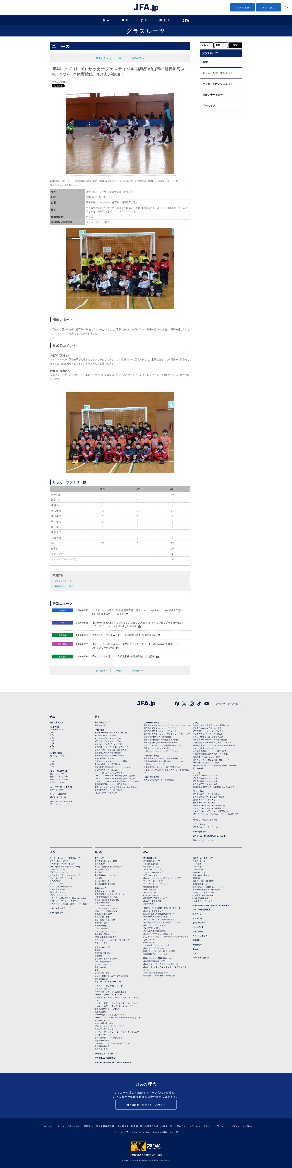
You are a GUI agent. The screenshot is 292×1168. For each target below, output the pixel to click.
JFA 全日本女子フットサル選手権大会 (209, 796)
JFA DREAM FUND (200, 898)
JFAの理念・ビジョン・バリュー (146, 1104)
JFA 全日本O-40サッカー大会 (205, 775)
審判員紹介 (99, 872)
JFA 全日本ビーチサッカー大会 (206, 827)
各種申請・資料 (101, 922)
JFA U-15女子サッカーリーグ (205, 748)
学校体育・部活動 (57, 889)
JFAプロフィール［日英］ (203, 900)
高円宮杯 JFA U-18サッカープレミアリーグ (162, 728)
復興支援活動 (148, 942)
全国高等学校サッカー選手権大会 (158, 736)
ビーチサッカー (56, 789)
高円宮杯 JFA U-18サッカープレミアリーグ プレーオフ (167, 733)
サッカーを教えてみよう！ (218, 84)
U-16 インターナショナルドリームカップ (161, 751)
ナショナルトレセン (151, 866)
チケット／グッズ (199, 936)
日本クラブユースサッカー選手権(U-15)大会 (162, 766)
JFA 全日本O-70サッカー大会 (205, 783)
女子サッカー (198, 914)
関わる (166, 20)
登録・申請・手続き (200, 875)
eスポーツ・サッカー (59, 796)
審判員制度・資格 (102, 869)
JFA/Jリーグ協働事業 (152, 900)
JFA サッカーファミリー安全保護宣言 (110, 991)
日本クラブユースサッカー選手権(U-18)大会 (162, 745)
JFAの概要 (196, 863)
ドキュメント (198, 927)
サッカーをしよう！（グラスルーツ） (66, 858)
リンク (195, 953)
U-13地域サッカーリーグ (154, 764)
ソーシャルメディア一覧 (227, 703)
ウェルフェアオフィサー (105, 1029)
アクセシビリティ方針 (69, 1126)
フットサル (197, 918)
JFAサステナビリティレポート (156, 948)
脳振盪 (97, 950)
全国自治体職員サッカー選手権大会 (109, 755)
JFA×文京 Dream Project (202, 895)
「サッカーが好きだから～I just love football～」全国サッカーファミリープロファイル (70, 899)
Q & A (195, 949)
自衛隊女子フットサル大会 (204, 799)
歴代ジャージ (55, 804)
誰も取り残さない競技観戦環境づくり (159, 913)
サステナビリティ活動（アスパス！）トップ (161, 908)
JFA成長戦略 (197, 869)
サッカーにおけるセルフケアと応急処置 (111, 975)
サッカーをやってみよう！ (218, 73)
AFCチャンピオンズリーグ (106, 735)
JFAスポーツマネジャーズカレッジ (158, 933)
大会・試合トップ (102, 722)
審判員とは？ (100, 863)
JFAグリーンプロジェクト (154, 910)
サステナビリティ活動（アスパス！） (208, 886)
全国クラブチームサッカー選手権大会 (110, 749)
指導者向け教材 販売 (103, 914)
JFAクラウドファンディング (106, 1053)
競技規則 (98, 878)
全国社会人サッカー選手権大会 (108, 752)
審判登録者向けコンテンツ (106, 875)
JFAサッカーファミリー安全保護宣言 (158, 919)
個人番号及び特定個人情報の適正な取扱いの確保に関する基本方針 (151, 1126)
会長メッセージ (198, 860)
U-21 (52, 735)
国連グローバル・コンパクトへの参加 (159, 951)
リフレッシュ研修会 (103, 905)
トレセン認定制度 (150, 863)
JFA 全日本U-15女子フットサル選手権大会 (211, 811)
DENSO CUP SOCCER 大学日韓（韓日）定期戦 (115, 775)
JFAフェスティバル (64, 580)
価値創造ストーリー (200, 883)
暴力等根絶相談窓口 (103, 1046)
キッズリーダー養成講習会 (61, 886)
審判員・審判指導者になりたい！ (109, 866)
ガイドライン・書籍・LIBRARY (108, 981)
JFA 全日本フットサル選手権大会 (207, 794)
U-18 (52, 740)
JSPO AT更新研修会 (103, 961)
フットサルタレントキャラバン (156, 883)
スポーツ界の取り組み (104, 1023)
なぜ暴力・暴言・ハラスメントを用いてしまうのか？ (117, 1003)
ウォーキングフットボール (61, 877)
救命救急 (98, 955)
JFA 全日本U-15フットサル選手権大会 (209, 808)
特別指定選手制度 (150, 886)
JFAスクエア (55, 880)
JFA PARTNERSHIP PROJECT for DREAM (113, 1062)
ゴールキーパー (101, 928)
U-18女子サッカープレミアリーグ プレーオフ (212, 742)
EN (286, 8)
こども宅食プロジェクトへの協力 (157, 945)
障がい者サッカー (213, 94)
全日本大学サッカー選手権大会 (108, 764)
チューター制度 (101, 925)
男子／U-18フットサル (59, 779)
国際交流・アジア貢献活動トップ (157, 958)
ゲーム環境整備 (149, 889)
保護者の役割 (100, 1011)
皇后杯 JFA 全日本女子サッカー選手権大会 (211, 725)
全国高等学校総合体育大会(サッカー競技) (161, 739)
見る (126, 20)
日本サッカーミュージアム (204, 840)
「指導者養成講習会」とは (106, 896)
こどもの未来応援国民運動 (154, 930)
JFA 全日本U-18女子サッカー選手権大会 (210, 739)
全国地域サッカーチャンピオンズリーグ (111, 746)
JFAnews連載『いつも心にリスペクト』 (111, 1014)
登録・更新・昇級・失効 (105, 919)
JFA (145, 852)
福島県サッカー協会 (64, 586)
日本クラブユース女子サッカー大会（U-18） (211, 759)
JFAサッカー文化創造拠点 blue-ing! (208, 836)
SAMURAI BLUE (57, 729)
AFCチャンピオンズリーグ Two (108, 741)
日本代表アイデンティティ (61, 801)
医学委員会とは (101, 978)
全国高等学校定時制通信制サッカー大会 (160, 742)
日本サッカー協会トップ (202, 858)
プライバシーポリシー (200, 1126)
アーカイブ (209, 105)
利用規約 (88, 1126)
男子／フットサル (57, 773)
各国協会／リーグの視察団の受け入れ (159, 975)
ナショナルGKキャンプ (153, 872)
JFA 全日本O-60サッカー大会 (205, 781)
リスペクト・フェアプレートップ (109, 986)
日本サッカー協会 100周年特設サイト (208, 889)
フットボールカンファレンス (107, 908)
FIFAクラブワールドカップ (106, 792)
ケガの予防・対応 (102, 972)
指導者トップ (100, 888)
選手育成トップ (149, 858)
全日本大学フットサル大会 (204, 802)
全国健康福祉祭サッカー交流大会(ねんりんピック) (214, 786)
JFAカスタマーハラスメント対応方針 (234, 1126)
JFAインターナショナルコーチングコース (112, 939)
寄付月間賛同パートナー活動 (155, 953)
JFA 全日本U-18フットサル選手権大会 (209, 805)
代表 (107, 20)
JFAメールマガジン (200, 957)
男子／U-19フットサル (59, 776)
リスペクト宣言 (101, 988)
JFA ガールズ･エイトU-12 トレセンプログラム (162, 878)
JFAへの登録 (242, 7)
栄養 (96, 970)
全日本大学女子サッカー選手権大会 (208, 733)
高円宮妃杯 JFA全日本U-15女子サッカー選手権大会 (214, 745)
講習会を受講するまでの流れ (107, 899)
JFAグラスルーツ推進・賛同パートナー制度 (68, 903)
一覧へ (120, 58)
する (145, 20)
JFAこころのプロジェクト (154, 925)
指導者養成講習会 (102, 902)
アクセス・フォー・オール (203, 892)
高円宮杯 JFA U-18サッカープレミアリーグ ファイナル (167, 725)
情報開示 (196, 878)
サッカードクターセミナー (106, 958)
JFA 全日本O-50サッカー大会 (205, 778)
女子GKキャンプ (150, 875)
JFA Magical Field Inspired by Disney (65, 866)
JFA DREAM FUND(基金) (105, 1058)
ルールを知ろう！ (200, 831)
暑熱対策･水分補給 (103, 952)
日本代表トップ (56, 722)
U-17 (52, 743)
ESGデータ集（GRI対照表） (204, 880)
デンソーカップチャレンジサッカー (109, 772)
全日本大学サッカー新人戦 (106, 769)
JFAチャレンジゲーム (59, 872)
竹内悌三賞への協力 (151, 928)
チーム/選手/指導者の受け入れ (155, 972)
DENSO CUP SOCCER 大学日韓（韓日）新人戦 (115, 778)
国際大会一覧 (100, 725)
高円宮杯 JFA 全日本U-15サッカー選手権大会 (163, 758)
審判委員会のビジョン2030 (106, 860)
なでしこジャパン (57, 755)
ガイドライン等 (101, 942)
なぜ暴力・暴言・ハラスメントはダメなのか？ (114, 1006)
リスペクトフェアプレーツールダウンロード (113, 1043)
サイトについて (47, 1126)
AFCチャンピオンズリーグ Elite (108, 738)
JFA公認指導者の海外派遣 (105, 937)
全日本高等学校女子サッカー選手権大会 (209, 751)
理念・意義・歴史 (102, 916)
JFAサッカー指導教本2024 (106, 911)
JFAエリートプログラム (153, 869)
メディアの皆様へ (140, 1132)
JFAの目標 (196, 866)
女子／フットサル (57, 782)
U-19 (52, 737)
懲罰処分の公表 (101, 1049)
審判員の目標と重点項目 (105, 883)
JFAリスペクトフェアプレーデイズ (109, 1026)
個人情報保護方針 (105, 1126)
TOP (205, 62)
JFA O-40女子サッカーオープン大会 (208, 731)
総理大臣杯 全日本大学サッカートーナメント (113, 766)
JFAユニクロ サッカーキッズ (62, 863)
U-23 (52, 732)
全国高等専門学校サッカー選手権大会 (110, 784)
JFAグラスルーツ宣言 (59, 860)
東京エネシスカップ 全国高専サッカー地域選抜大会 (116, 787)
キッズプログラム (57, 883)
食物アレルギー (101, 967)
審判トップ (99, 858)
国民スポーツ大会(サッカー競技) (108, 744)
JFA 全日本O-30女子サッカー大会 (207, 728)
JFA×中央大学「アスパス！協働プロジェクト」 (163, 922)
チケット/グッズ (268, 7)
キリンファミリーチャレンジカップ (65, 875)
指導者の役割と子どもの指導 (107, 1008)
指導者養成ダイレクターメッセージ (109, 893)
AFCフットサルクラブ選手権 (205, 819)
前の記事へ (102, 58)
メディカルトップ (102, 947)
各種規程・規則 (198, 872)
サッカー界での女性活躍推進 (155, 916)
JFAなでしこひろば (58, 869)
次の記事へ (138, 58)
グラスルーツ (146, 31)
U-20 (52, 758)
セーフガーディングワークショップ (109, 1037)
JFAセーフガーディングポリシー (108, 994)
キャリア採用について (164, 1132)
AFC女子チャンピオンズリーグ (206, 762)
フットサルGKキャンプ (153, 880)
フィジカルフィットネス (105, 931)
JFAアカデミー (149, 892)
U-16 (52, 745)
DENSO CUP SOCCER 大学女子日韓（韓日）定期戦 (117, 781)
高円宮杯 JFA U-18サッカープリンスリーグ (162, 731)
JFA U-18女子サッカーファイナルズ (208, 736)
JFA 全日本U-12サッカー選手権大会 (159, 779)
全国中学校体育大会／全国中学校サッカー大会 (163, 761)
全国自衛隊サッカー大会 (105, 758)
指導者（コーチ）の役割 (105, 891)
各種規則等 (197, 944)
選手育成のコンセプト (152, 860)
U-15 (52, 748)
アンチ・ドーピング (103, 964)
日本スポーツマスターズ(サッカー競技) (111, 761)
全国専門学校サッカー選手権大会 (109, 789)
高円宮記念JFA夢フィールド (155, 898)
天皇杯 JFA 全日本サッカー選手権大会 (111, 732)
